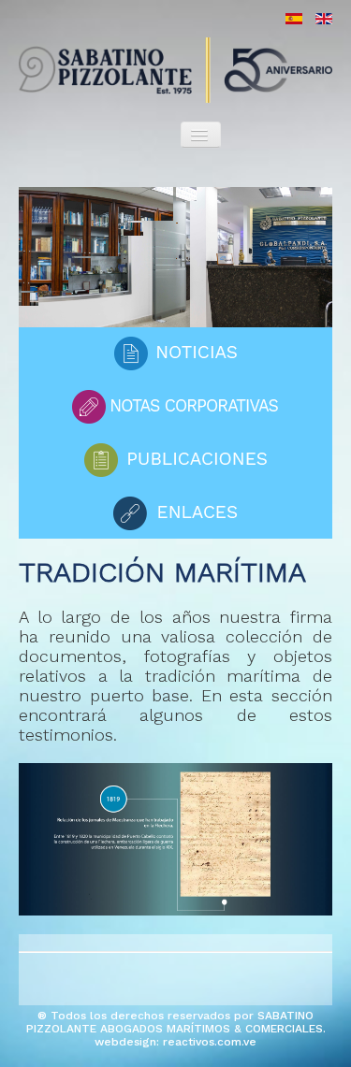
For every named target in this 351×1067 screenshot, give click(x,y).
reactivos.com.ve (209, 1041)
